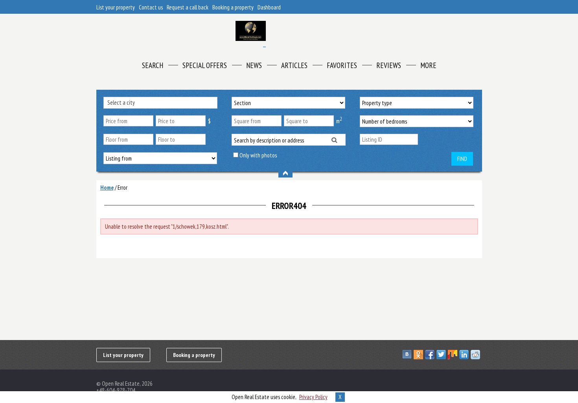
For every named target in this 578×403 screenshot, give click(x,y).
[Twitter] (442, 354)
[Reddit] (476, 354)
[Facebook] (430, 354)
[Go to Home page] (251, 34)
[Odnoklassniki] (419, 354)
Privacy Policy (313, 397)
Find (462, 159)
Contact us (151, 7)
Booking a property (233, 7)
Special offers (204, 65)
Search (152, 65)
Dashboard (269, 7)
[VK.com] (408, 354)
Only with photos (258, 155)
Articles (294, 65)
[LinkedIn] (465, 354)
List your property (115, 7)
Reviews (388, 65)
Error (122, 187)
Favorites (342, 65)
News (254, 65)
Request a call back (187, 7)
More (428, 65)
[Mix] (453, 354)
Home (107, 187)
